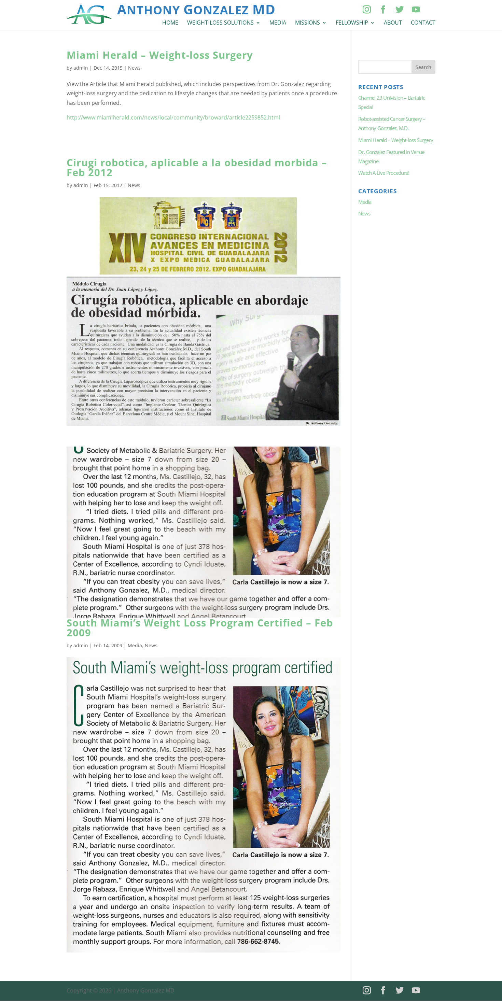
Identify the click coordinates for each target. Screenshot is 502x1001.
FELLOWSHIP (352, 23)
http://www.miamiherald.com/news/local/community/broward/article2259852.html (173, 117)
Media (135, 645)
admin (80, 68)
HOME (170, 23)
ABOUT (393, 23)
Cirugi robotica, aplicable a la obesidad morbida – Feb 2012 (197, 167)
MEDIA (277, 23)
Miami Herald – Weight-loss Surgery (160, 54)
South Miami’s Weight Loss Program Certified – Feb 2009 (200, 627)
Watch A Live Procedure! (383, 172)
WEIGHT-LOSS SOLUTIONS (220, 23)
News (134, 68)
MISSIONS (307, 23)
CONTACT (423, 23)
